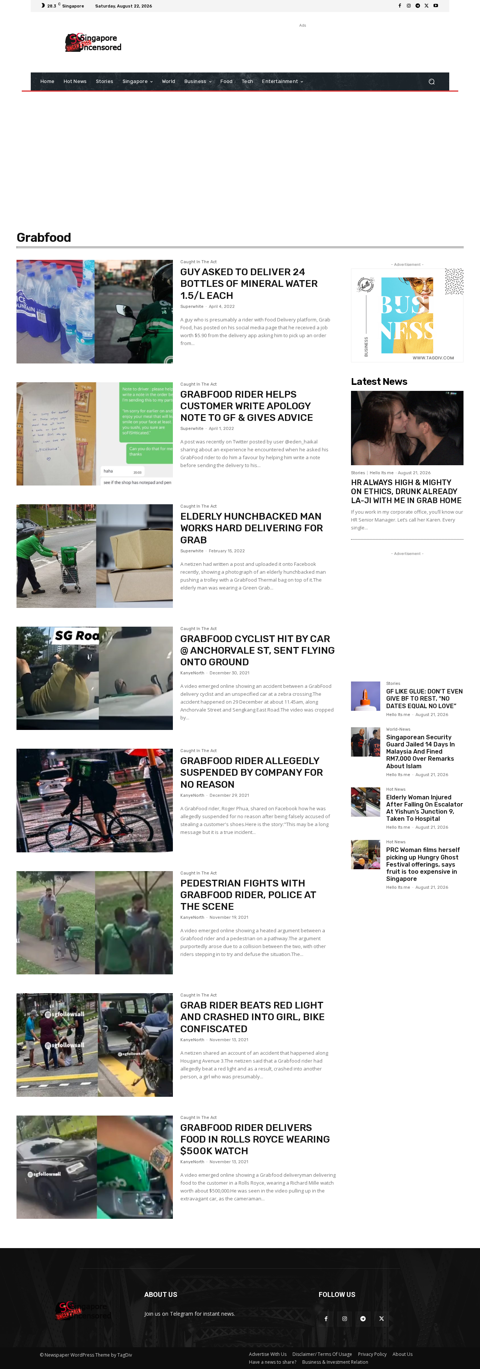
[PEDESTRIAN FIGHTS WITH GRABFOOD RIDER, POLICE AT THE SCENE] (94, 923)
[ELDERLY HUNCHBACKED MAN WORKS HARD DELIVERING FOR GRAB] (94, 556)
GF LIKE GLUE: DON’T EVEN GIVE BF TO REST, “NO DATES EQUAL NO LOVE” (424, 698)
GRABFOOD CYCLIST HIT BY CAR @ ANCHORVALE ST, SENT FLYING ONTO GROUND (257, 650)
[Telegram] (417, 6)
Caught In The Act (198, 262)
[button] (431, 81)
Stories (358, 473)
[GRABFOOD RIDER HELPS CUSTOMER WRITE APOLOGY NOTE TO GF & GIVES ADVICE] (94, 434)
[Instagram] (408, 6)
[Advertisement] (301, 46)
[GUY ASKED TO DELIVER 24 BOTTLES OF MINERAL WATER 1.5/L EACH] (94, 311)
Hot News (395, 789)
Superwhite (192, 306)
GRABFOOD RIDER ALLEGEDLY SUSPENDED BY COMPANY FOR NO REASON (251, 772)
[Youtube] (435, 6)
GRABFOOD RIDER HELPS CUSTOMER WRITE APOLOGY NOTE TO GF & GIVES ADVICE (246, 406)
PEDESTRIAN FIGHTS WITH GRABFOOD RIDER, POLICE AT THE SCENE (248, 894)
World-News (398, 729)
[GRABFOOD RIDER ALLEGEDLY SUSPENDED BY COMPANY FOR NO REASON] (94, 800)
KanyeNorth (192, 673)
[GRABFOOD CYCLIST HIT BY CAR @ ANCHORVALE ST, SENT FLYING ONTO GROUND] (94, 678)
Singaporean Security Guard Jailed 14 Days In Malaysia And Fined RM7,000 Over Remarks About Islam (420, 752)
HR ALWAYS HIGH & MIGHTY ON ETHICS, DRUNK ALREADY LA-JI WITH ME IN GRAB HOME (406, 491)
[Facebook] (399, 6)
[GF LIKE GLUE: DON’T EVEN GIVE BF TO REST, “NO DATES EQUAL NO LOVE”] (365, 696)
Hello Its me (382, 472)
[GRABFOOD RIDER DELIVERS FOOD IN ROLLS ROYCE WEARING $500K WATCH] (94, 1167)
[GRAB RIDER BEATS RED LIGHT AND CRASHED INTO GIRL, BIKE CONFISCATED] (94, 1045)
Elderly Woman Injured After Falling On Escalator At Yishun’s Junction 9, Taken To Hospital (424, 808)
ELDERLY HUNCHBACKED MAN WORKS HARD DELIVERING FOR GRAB (251, 528)
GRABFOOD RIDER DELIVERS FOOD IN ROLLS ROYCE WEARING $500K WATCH (255, 1139)
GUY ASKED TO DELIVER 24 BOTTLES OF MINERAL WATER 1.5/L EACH (249, 283)
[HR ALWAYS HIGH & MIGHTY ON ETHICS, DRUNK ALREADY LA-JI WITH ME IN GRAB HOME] (407, 428)
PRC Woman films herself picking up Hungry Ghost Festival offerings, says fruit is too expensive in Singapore (423, 864)
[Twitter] (426, 6)
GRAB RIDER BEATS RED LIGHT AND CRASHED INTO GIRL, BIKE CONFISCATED (252, 1017)
